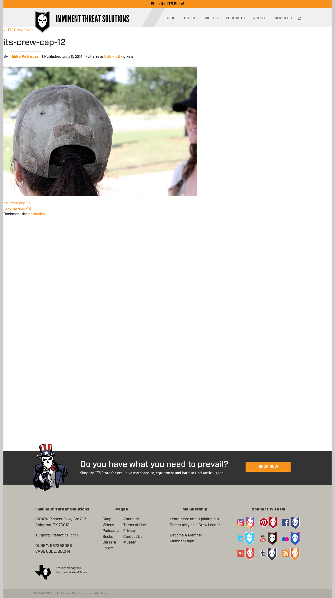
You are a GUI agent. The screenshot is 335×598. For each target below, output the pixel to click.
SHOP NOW (268, 467)
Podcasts (111, 531)
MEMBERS (283, 18)
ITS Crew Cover (18, 30)
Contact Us (132, 536)
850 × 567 (113, 56)
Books (108, 536)
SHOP (170, 18)
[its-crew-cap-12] (100, 131)
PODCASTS (235, 18)
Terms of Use (134, 525)
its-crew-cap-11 (16, 203)
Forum (108, 548)
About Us (131, 519)
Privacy (129, 531)
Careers (109, 542)
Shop (107, 519)
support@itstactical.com (56, 535)
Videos (108, 525)
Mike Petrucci (25, 56)
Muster (129, 542)
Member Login (182, 541)
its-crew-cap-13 (17, 208)
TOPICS (189, 18)
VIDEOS (211, 18)
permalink (36, 214)
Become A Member (186, 535)
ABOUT (259, 18)
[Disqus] (167, 274)
